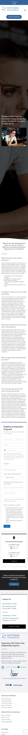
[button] (14, 561)
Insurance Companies (6, 707)
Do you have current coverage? (12, 474)
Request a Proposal (6, 705)
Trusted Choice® (13, 678)
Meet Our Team (5, 717)
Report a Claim (5, 732)
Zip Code (6, 463)
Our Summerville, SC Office (14, 544)
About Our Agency (5, 715)
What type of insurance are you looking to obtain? (13, 483)
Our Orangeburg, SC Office (14, 552)
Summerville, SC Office (9, 604)
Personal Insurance (6, 699)
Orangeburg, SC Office (9, 615)
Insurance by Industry (6, 703)
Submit (7, 526)
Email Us (15, 548)
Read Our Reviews (5, 719)
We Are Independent (6, 721)
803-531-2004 (15, 554)
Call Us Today (14, 2)
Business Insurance (6, 701)
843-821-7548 (15, 546)
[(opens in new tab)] (14, 673)
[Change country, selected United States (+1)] (5, 450)
